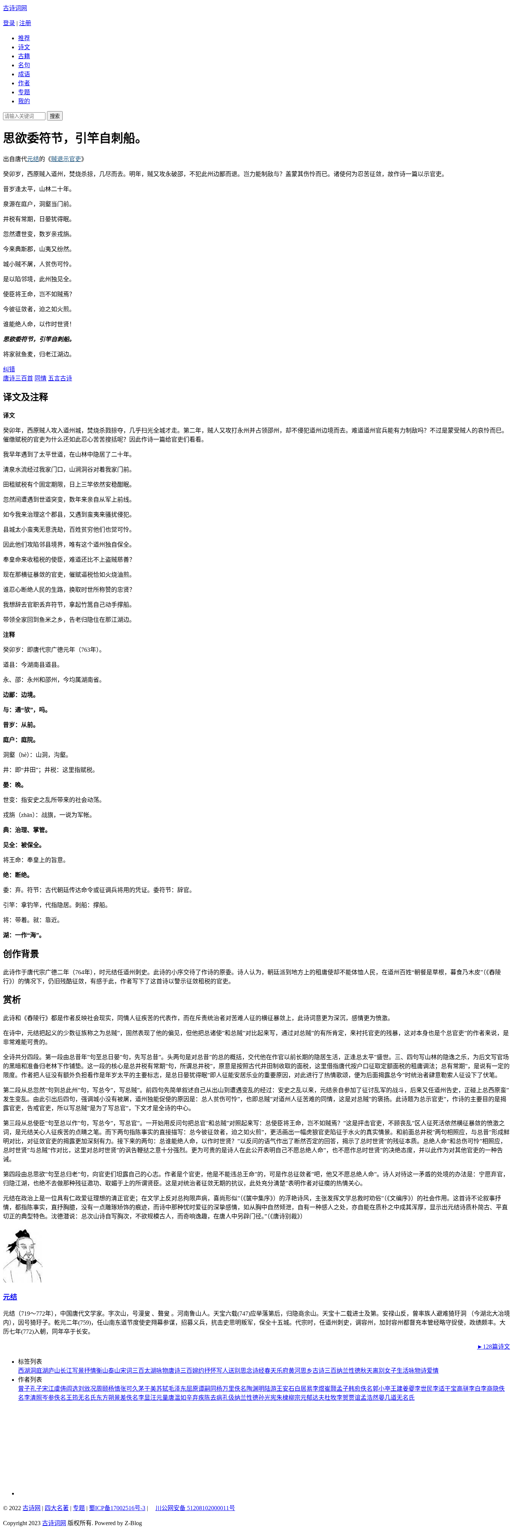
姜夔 (409, 1388)
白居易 (303, 1388)
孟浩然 (370, 1397)
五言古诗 (60, 378)
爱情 (433, 1370)
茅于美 (147, 1388)
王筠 (72, 1397)
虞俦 (60, 1388)
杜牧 (330, 1397)
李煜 (318, 1388)
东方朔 (105, 1397)
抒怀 (210, 1370)
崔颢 (330, 1388)
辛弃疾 (195, 1397)
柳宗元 (297, 1397)
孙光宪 (267, 1397)
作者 (24, 83)
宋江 (48, 1388)
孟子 (342, 1388)
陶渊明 (255, 1388)
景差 (120, 1397)
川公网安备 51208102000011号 (195, 1508)
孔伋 (228, 1397)
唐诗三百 (180, 1370)
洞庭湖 (39, 1370)
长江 (66, 1370)
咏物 (162, 1370)
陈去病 (213, 1397)
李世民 (424, 1388)
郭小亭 (382, 1388)
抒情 (90, 1370)
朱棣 (282, 1397)
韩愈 (355, 1388)
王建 (397, 1388)
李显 (144, 1397)
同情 (41, 378)
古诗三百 (324, 1370)
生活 (403, 1370)
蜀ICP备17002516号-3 (117, 1508)
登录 (9, 23)
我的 (24, 101)
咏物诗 (418, 1370)
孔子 (36, 1388)
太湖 (150, 1370)
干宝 (451, 1388)
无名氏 (87, 1397)
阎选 (72, 1388)
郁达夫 (315, 1397)
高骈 (463, 1388)
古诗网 (32, 1508)
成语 (24, 74)
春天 (270, 1370)
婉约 (198, 1370)
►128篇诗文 (493, 1346)
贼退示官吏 (66, 159)
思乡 (306, 1370)
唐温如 (177, 1397)
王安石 (285, 1388)
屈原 (192, 1388)
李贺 (342, 1397)
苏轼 (162, 1388)
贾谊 (355, 1397)
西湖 (24, 1370)
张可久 (129, 1388)
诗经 (258, 1370)
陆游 (270, 1388)
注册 (25, 23)
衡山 (102, 1370)
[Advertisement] (68, 1448)
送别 (234, 1370)
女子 (391, 1370)
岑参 (48, 1397)
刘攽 (84, 1388)
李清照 (33, 1397)
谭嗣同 (207, 1388)
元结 (33, 159)
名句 (24, 65)
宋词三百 (132, 1370)
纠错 (9, 369)
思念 (246, 1370)
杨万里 (225, 1388)
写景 (78, 1370)
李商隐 (490, 1388)
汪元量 (159, 1397)
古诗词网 (15, 8)
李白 (475, 1388)
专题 (24, 92)
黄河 (294, 1370)
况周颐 (99, 1388)
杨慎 (114, 1388)
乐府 (282, 1370)
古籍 (24, 56)
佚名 (240, 1388)
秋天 (367, 1370)
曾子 (24, 1388)
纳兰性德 (348, 1370)
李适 (439, 1388)
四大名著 (57, 1508)
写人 (222, 1370)
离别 (379, 1370)
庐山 (54, 1370)
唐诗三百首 (18, 378)
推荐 (24, 38)
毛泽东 (177, 1388)
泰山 (114, 1370)
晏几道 (388, 1397)
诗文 (24, 47)
